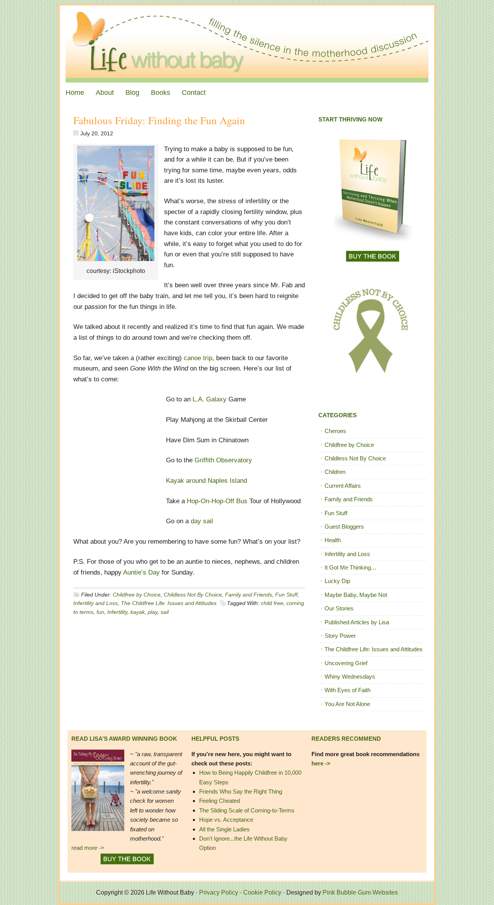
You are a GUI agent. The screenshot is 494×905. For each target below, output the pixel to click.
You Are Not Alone (347, 704)
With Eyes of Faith (347, 690)
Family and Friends (248, 595)
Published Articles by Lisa (357, 622)
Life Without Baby (247, 44)
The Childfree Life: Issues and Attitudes (169, 603)
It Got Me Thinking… (351, 567)
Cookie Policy (262, 892)
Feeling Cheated (219, 800)
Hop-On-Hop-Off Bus (218, 501)
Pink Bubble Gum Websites (360, 892)
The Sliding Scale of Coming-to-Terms (246, 810)
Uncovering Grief (346, 663)
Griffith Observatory (223, 460)
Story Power (340, 635)
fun (100, 612)
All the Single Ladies (224, 829)
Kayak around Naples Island (206, 480)
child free (272, 603)
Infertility (117, 612)
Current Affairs (343, 485)
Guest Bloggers (344, 526)
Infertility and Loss (95, 603)
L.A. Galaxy (210, 399)
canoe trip (198, 358)
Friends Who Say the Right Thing (240, 791)
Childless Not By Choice (193, 595)
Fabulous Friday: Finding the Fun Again (159, 120)
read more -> (87, 847)
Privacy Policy (218, 892)
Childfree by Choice (137, 595)
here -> (320, 763)
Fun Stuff (286, 595)
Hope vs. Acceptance (226, 819)
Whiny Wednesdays (350, 676)
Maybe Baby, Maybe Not (356, 595)
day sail (201, 521)
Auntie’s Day (141, 572)
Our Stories (339, 608)
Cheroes (335, 431)
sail (165, 612)
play (152, 612)
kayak (137, 612)
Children (335, 472)
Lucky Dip (337, 581)
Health (333, 540)
